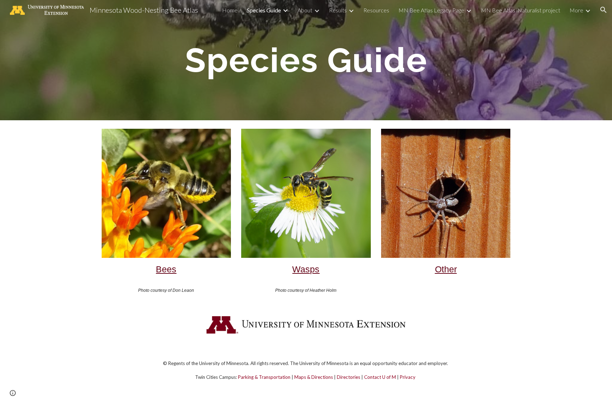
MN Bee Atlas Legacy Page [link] (431, 10)
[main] (306, 60)
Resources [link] (376, 10)
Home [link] (230, 10)
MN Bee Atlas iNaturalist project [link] (520, 10)
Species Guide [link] (264, 10)
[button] (603, 9)
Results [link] (338, 10)
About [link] (305, 10)
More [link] (576, 10)
